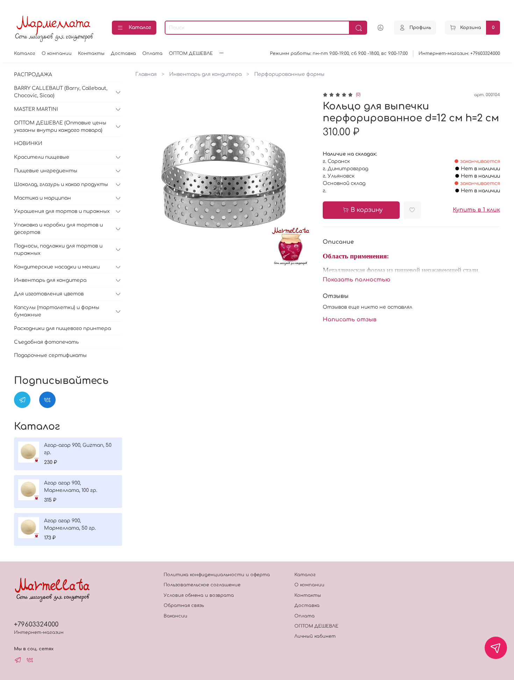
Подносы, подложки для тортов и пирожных (58, 249)
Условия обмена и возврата (199, 595)
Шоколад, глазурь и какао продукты (61, 184)
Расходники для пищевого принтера (62, 328)
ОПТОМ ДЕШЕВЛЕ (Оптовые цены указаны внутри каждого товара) (60, 126)
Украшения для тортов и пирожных (62, 211)
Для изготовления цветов (49, 293)
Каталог (140, 27)
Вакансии (175, 616)
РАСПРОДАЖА (33, 74)
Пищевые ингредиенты (45, 170)
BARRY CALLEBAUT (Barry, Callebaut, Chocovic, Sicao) (60, 92)
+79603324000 (36, 624)
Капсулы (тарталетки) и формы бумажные (56, 311)
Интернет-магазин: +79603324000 (459, 53)
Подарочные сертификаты (50, 355)
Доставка (123, 53)
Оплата (152, 53)
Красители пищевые (41, 157)
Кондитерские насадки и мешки (57, 267)
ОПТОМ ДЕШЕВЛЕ (191, 53)
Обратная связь (184, 605)
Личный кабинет (315, 636)
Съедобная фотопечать (46, 342)
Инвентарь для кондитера (205, 74)
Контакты (91, 53)
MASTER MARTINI (36, 109)
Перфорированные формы (289, 74)
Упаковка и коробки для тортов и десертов (58, 228)
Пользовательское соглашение (202, 584)
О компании (57, 53)
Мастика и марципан (42, 198)
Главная (146, 74)
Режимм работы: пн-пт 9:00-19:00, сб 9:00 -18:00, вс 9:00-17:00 (339, 53)
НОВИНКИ (28, 143)
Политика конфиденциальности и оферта (217, 574)
